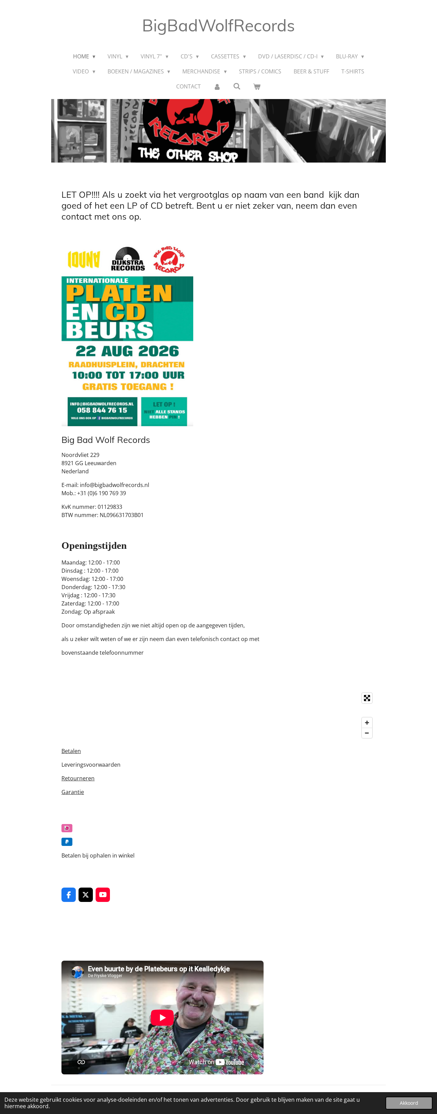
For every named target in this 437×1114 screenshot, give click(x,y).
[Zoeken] (237, 86)
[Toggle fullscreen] (367, 698)
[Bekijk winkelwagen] (257, 86)
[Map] (218, 715)
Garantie (72, 792)
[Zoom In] (367, 723)
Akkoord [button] (409, 1103)
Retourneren (78, 778)
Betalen (71, 751)
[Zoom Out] (367, 733)
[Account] (217, 86)
